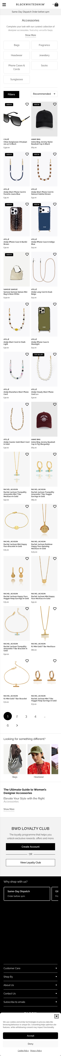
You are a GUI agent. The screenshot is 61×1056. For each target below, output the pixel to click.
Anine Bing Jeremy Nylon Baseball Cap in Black (42, 143)
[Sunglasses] (17, 79)
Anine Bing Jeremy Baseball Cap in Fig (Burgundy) (43, 443)
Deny (30, 1044)
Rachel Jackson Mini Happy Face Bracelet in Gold (15, 545)
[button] (56, 1016)
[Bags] (17, 45)
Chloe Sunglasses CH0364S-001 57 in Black (15, 143)
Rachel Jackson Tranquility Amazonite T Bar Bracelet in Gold (15, 649)
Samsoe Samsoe (11, 289)
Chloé (6, 139)
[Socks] (44, 67)
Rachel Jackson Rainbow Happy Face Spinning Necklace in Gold (41, 546)
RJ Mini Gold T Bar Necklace (43, 647)
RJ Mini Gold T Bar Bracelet (15, 699)
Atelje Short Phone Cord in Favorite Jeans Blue (15, 193)
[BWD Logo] (30, 4)
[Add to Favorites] (27, 104)
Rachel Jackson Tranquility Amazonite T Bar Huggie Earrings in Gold (42, 494)
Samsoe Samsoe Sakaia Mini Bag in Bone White (15, 293)
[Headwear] (17, 55)
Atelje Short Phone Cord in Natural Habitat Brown (42, 193)
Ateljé (6, 189)
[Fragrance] (44, 45)
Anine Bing (35, 139)
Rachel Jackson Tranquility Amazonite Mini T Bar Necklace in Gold (15, 494)
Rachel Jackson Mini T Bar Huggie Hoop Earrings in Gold (44, 700)
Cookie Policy (23, 1051)
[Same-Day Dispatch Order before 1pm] (30, 12)
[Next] (17, 725)
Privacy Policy (36, 1051)
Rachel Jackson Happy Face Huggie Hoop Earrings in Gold (16, 597)
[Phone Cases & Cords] (17, 67)
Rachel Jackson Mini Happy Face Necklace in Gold (43, 597)
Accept (30, 1035)
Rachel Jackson (11, 489)
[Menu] (5, 4)
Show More (30, 35)
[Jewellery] (44, 55)
